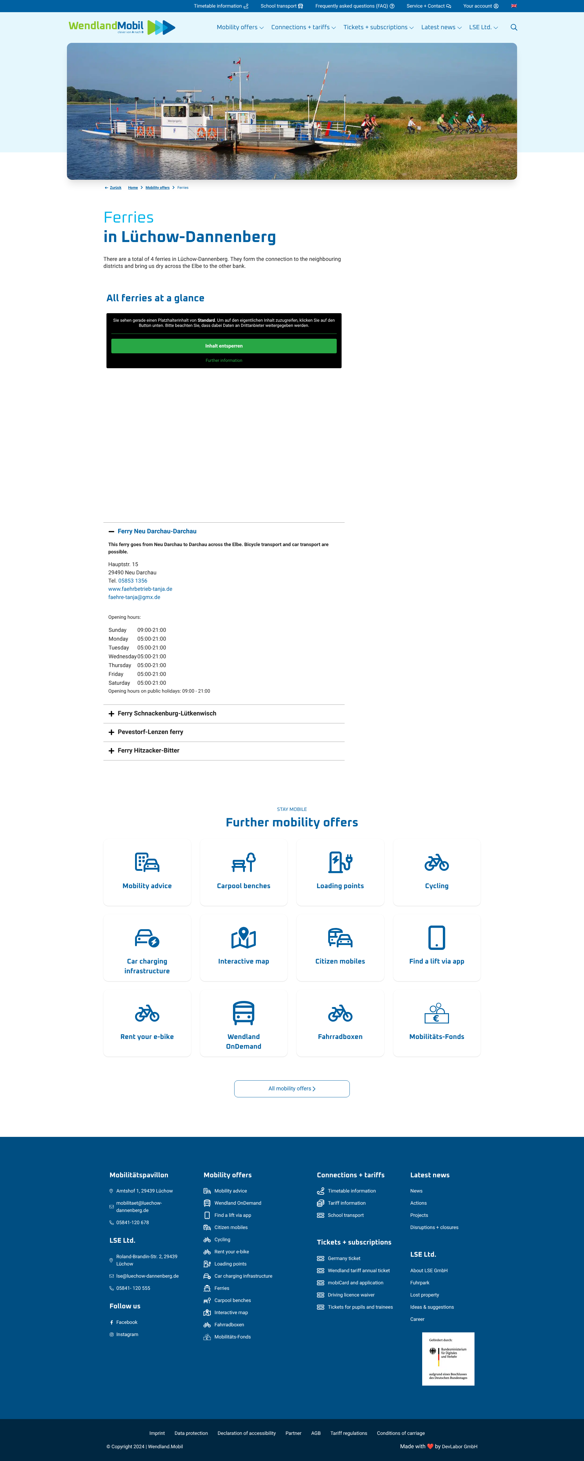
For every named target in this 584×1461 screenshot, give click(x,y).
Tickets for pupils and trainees (360, 1307)
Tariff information (347, 1203)
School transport (346, 1215)
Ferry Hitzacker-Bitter (148, 750)
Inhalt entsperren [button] (224, 346)
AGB (316, 1433)
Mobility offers (227, 1175)
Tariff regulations (348, 1433)
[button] (514, 28)
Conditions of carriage (401, 1433)
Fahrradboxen (340, 1036)
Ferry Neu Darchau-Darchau (157, 531)
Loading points (340, 886)
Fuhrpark (419, 1283)
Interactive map (243, 961)
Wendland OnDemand (244, 1041)
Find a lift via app (437, 961)
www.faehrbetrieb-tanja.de (140, 589)
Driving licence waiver (351, 1295)
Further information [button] (224, 360)
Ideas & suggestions (432, 1307)
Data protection (191, 1433)
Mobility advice (147, 886)
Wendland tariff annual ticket (359, 1270)
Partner (293, 1433)
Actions (418, 1203)
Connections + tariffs (351, 1175)
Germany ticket (344, 1258)
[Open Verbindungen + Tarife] (333, 27)
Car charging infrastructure (147, 966)
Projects (419, 1215)
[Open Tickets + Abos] (411, 27)
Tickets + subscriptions (354, 1242)
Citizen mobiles (340, 961)
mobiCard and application (355, 1283)
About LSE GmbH (429, 1270)
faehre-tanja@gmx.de (134, 597)
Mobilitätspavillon (139, 1175)
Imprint (157, 1433)
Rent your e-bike (147, 1036)
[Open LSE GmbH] (495, 27)
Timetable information (352, 1191)
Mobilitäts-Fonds (437, 1036)
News (416, 1191)
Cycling (437, 886)
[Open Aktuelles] (459, 27)
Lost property (424, 1295)
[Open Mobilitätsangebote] (261, 27)
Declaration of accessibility (247, 1433)
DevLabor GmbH (460, 1446)
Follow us (125, 1306)
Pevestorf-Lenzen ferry (150, 732)
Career (417, 1319)
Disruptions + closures (434, 1227)
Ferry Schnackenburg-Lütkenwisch (167, 713)
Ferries (221, 1288)
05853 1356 (132, 581)
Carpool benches (243, 886)
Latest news (430, 1175)
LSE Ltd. (122, 1240)
